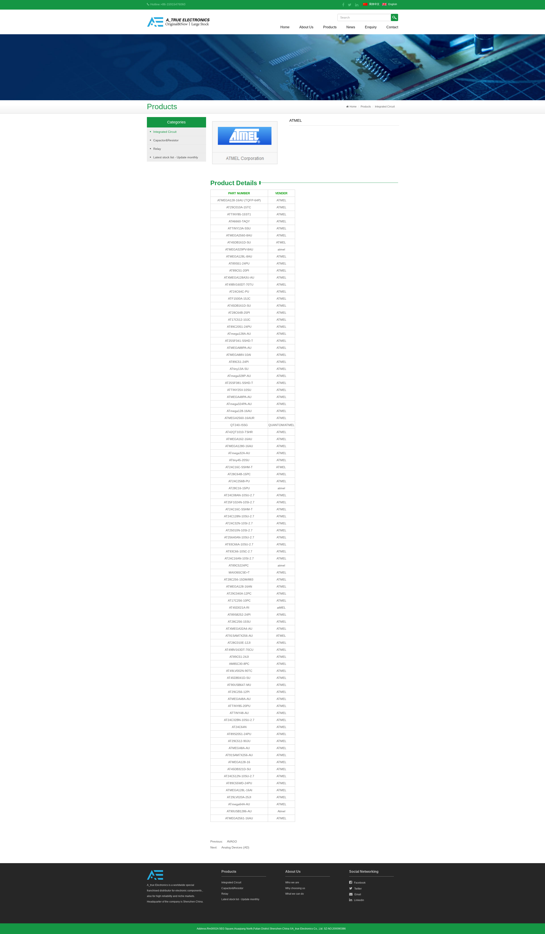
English (392, 4)
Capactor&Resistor (166, 140)
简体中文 (374, 4)
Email (357, 894)
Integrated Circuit (385, 106)
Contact (392, 27)
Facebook (360, 882)
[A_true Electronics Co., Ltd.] (178, 23)
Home (285, 27)
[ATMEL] (244, 143)
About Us (306, 27)
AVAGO (232, 841)
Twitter (358, 888)
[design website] (347, 928)
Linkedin (359, 900)
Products (330, 27)
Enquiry (371, 27)
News (350, 27)
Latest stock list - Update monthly (175, 157)
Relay (157, 148)
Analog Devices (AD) (235, 847)
